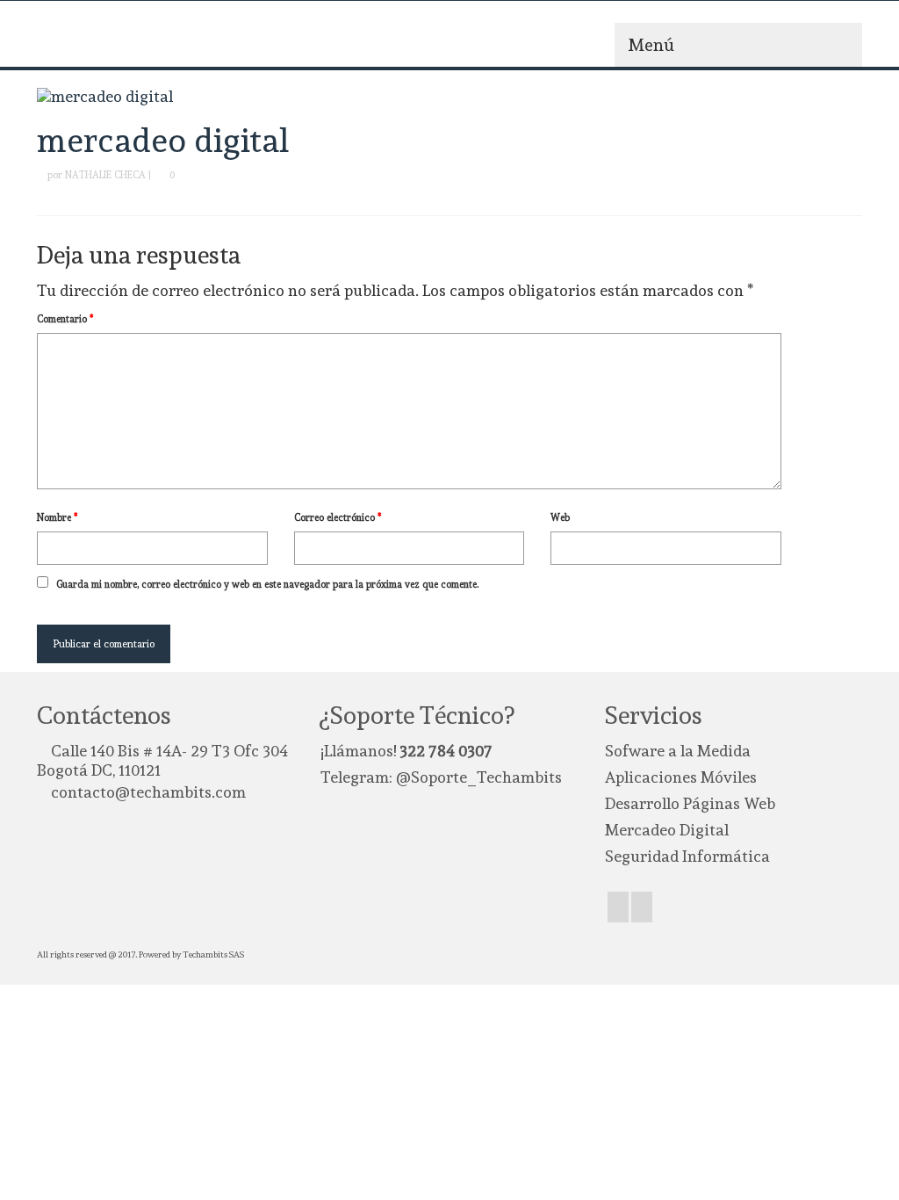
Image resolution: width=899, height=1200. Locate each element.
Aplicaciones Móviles (681, 777)
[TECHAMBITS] (165, 40)
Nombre (57, 518)
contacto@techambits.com (148, 792)
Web (560, 518)
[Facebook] (618, 907)
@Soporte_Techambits (479, 777)
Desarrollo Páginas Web (690, 803)
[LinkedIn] (641, 907)
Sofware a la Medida (678, 750)
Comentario (65, 319)
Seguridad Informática (687, 856)
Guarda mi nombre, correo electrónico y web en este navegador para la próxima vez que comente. (267, 584)
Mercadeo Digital (667, 829)
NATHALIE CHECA (105, 175)
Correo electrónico (338, 518)
